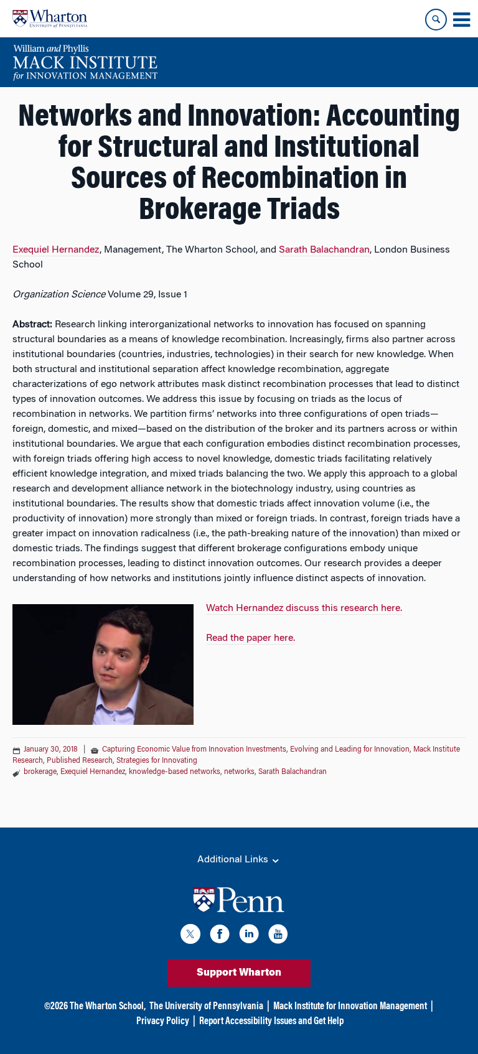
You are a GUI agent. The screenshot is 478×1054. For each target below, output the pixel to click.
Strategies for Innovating (156, 761)
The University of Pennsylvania (206, 1007)
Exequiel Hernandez (56, 250)
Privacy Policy (162, 1022)
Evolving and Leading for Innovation (350, 749)
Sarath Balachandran (324, 250)
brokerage (40, 772)
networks (239, 772)
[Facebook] (220, 936)
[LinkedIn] (249, 936)
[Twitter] (190, 936)
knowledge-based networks (174, 772)
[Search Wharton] (436, 19)
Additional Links (234, 860)
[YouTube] (278, 936)
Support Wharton (239, 973)
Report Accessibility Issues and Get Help (271, 1022)
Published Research (80, 761)
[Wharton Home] (49, 18)
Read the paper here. (250, 638)
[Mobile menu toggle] (461, 20)
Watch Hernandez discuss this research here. (304, 608)
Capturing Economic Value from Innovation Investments (194, 749)
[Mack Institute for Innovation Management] (84, 62)
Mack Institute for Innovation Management (350, 1007)
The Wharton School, (108, 1007)
